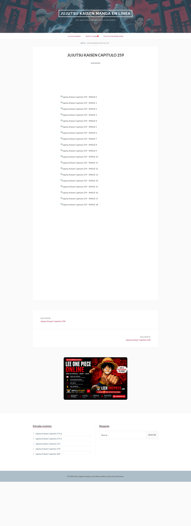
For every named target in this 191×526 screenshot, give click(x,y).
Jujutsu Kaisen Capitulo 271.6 (48, 433)
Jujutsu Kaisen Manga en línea (95, 13)
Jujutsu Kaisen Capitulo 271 (47, 443)
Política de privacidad (113, 36)
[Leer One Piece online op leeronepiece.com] (95, 399)
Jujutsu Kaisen (74, 36)
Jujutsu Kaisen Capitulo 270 (47, 449)
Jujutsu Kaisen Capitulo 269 (47, 454)
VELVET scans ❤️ (92, 36)
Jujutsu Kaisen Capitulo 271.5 (48, 438)
